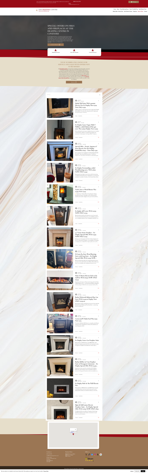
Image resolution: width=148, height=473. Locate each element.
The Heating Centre (63, 68)
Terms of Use (66, 468)
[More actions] (99, 100)
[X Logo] (86, 454)
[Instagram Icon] (95, 454)
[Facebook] (92, 454)
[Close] (146, 471)
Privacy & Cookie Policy (74, 468)
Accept (143, 471)
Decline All (137, 471)
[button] (99, 94)
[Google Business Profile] (101, 454)
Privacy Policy (45, 471)
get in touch (84, 75)
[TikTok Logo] (89, 454)
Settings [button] (131, 471)
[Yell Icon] (98, 454)
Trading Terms (81, 468)
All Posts (48, 94)
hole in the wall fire (65, 77)
